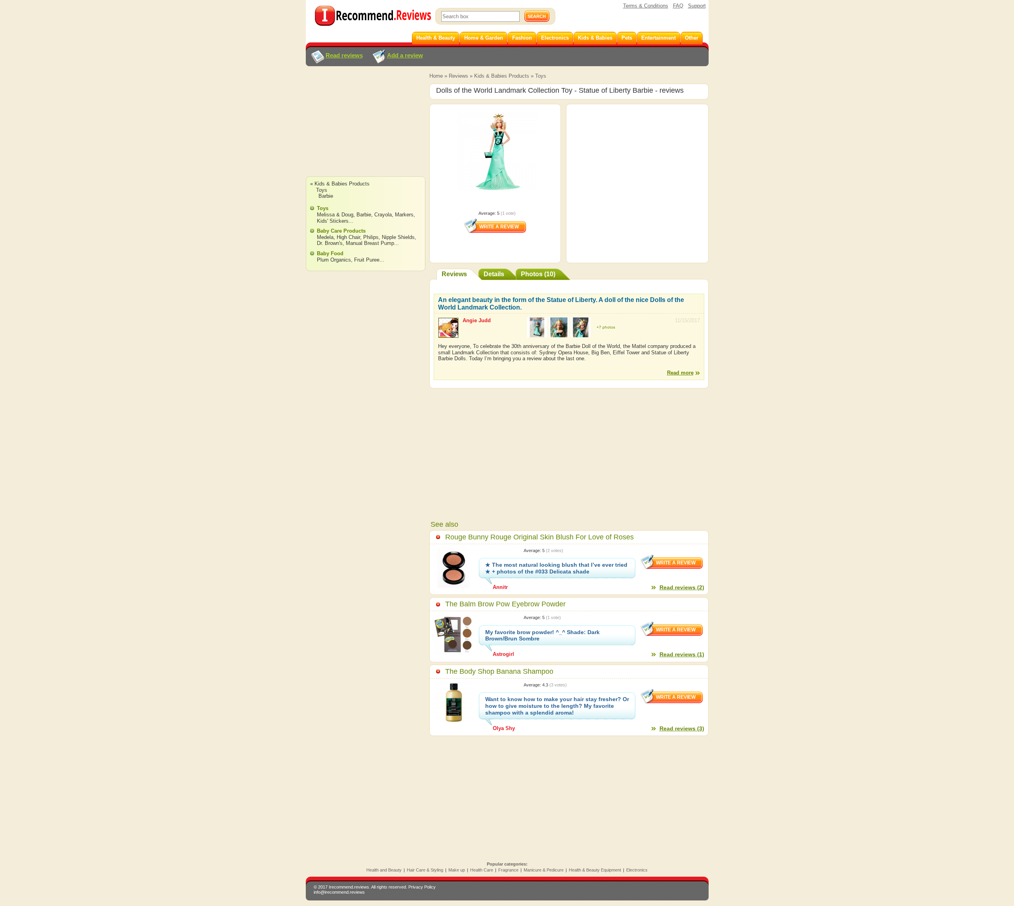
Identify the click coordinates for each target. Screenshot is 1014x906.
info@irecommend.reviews (339, 892)
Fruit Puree (366, 260)
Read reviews (344, 55)
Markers (404, 215)
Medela (325, 237)
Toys (540, 76)
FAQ (678, 6)
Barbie (325, 196)
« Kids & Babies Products (340, 184)
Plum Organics (334, 260)
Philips (371, 237)
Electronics (637, 870)
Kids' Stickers (333, 221)
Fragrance (508, 870)
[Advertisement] (365, 128)
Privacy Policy (422, 887)
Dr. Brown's (330, 243)
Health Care (481, 870)
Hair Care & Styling (425, 870)
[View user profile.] (448, 334)
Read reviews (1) (681, 654)
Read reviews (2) (681, 587)
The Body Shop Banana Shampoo (499, 671)
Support (697, 6)
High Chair (348, 237)
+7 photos (606, 327)
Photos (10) (538, 274)
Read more (680, 373)
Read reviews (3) (681, 728)
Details (494, 274)
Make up (456, 870)
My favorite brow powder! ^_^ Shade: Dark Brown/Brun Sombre (542, 635)
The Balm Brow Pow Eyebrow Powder (505, 604)
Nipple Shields (398, 237)
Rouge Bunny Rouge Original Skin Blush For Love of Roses (539, 537)
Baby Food (330, 253)
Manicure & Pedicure (544, 870)
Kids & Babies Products (501, 76)
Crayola (383, 215)
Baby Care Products (341, 231)
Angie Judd (477, 320)
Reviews (458, 76)
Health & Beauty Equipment (595, 870)
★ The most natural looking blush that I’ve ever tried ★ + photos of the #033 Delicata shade (556, 568)
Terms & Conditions (645, 6)
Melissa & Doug (335, 215)
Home (436, 76)
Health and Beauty (384, 870)
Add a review (405, 55)
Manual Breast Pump (370, 243)
